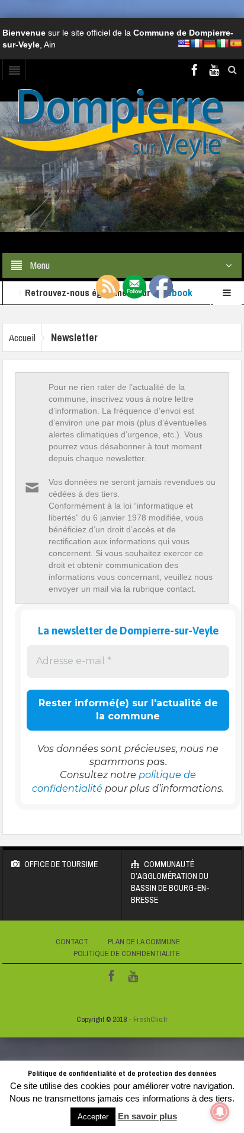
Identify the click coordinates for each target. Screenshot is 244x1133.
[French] (197, 43)
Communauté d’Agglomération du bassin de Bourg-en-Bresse (170, 882)
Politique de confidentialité (126, 953)
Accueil (22, 337)
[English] (184, 43)
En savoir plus (147, 1116)
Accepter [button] (93, 1116)
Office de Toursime (61, 864)
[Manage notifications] (219, 1111)
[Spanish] (236, 43)
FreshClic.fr (150, 1019)
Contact (72, 942)
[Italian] (223, 43)
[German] (210, 43)
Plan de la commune (144, 942)
